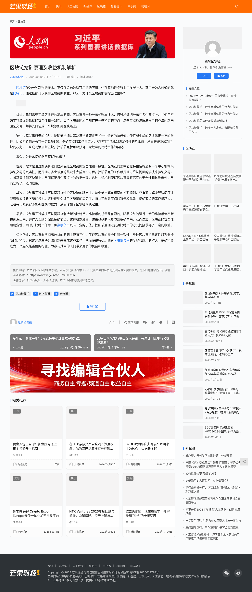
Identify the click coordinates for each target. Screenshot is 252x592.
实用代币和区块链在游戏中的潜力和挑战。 (197, 267)
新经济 (87, 6)
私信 (223, 75)
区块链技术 (122, 240)
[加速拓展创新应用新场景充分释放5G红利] (193, 297)
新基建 (115, 6)
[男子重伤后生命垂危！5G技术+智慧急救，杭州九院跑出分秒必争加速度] (193, 412)
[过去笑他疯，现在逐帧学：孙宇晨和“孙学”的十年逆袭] (149, 489)
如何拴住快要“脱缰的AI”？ (201, 473)
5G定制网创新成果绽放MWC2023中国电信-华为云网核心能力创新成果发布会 (223, 431)
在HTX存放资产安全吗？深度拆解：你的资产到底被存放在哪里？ (91, 446)
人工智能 (72, 6)
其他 (16, 411)
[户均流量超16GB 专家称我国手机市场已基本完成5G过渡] (193, 316)
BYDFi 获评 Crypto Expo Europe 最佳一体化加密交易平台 (36, 513)
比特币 (17, 93)
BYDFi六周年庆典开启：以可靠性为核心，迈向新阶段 (147, 446)
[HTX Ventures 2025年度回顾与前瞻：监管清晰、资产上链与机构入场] (92, 489)
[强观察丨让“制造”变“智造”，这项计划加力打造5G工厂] (193, 355)
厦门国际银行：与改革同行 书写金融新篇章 (212, 527)
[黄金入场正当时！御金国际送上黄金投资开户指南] (36, 422)
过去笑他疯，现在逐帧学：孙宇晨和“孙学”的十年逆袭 (148, 513)
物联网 (145, 6)
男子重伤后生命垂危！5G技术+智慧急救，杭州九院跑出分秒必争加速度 (223, 411)
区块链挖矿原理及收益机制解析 (208, 120)
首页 (47, 6)
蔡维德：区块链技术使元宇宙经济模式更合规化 (197, 207)
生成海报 (133, 322)
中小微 (132, 6)
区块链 (101, 6)
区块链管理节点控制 (226, 206)
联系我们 (135, 566)
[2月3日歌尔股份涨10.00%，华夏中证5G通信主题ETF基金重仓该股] (193, 393)
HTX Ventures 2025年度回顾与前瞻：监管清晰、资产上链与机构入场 (92, 513)
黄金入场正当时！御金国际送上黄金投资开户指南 (35, 446)
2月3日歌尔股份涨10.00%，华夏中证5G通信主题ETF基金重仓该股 (223, 392)
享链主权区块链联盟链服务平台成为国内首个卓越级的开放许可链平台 (197, 177)
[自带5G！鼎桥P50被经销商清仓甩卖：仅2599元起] (193, 336)
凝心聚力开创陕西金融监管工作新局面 (208, 455)
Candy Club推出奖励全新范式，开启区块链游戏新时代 (197, 237)
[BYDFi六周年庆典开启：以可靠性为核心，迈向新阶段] (149, 422)
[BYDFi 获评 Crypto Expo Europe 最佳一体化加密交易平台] (36, 489)
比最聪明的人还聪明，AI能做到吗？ (207, 480)
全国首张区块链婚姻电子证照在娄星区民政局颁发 (228, 237)
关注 (205, 75)
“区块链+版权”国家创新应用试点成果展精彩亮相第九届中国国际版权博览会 (228, 267)
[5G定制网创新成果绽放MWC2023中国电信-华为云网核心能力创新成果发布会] (193, 432)
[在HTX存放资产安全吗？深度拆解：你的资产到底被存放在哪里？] (92, 422)
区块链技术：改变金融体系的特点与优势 (213, 106)
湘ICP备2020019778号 (144, 572)
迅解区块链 (17, 77)
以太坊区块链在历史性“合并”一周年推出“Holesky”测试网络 (228, 177)
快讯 (58, 6)
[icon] (226, 573)
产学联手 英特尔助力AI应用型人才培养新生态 (213, 520)
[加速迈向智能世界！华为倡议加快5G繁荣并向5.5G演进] (193, 374)
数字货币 (63, 225)
